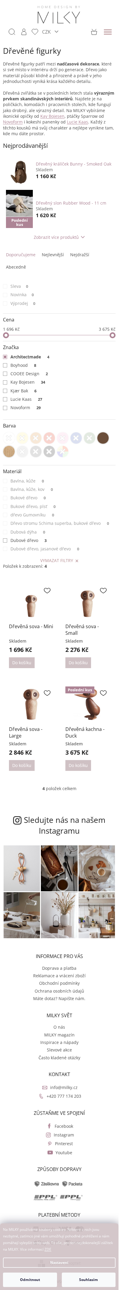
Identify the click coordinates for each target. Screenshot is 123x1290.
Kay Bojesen (27, 382)
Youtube (64, 1152)
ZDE (47, 1249)
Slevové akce (59, 1050)
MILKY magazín (59, 1035)
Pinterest (64, 1143)
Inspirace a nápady (59, 1042)
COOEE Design (29, 373)
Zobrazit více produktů (56, 237)
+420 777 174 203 (64, 1096)
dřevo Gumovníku (32, 515)
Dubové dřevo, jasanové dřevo (44, 549)
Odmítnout (30, 1279)
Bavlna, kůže (27, 481)
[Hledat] (12, 32)
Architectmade (29, 357)
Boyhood (23, 365)
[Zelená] (90, 438)
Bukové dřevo (28, 497)
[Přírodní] (9, 452)
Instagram (64, 1135)
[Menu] (108, 32)
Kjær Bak (23, 391)
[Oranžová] (36, 438)
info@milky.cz (64, 1087)
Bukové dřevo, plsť (33, 506)
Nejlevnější (53, 254)
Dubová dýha (27, 532)
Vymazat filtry (56, 560)
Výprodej (22, 303)
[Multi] (63, 452)
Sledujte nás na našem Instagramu (64, 825)
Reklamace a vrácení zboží (59, 975)
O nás (59, 1027)
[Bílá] (9, 438)
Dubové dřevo (28, 540)
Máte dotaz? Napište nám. (59, 998)
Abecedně (16, 267)
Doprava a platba (59, 968)
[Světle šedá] (22, 452)
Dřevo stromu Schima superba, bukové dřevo (59, 523)
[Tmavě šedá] (36, 452)
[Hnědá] (103, 438)
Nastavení (59, 1262)
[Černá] (49, 452)
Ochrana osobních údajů (59, 991)
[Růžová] (63, 438)
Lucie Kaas (26, 399)
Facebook (64, 1126)
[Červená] (49, 438)
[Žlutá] (22, 438)
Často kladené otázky (59, 1057)
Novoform (25, 407)
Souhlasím (88, 1279)
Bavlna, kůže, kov (31, 489)
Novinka (22, 294)
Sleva (19, 286)
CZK (47, 32)
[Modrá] (76, 438)
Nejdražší (79, 254)
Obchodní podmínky (59, 983)
